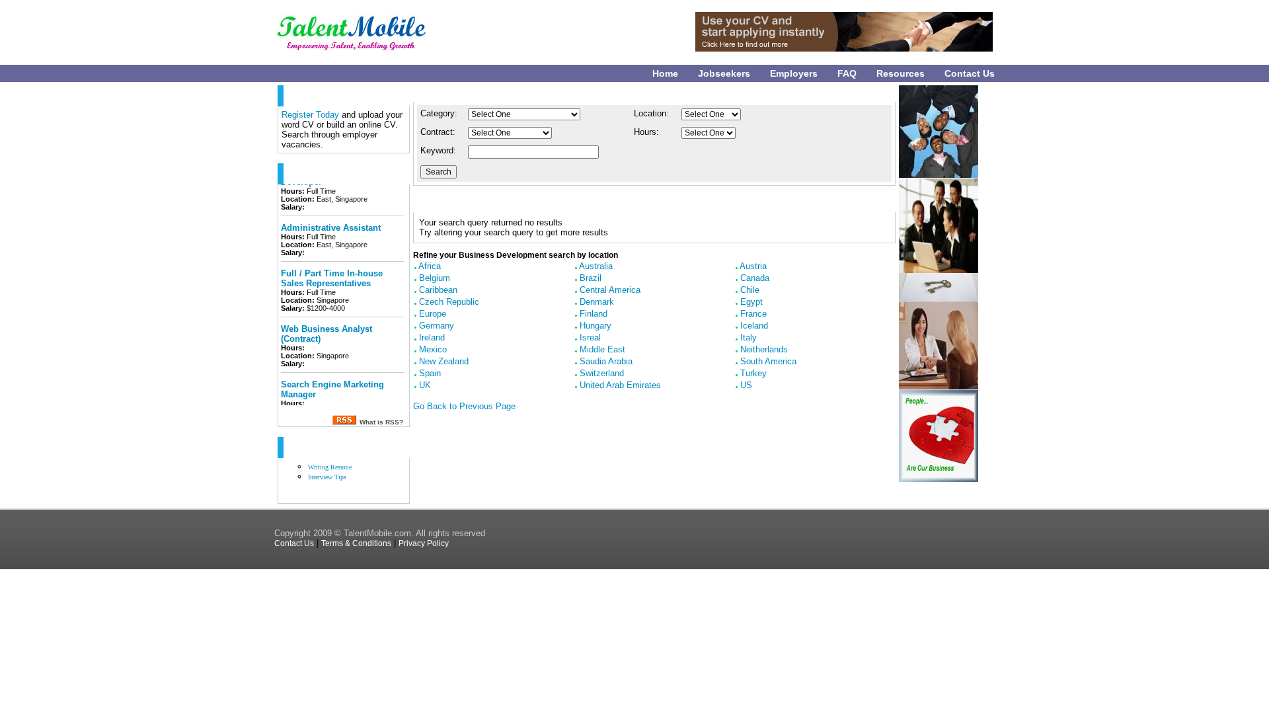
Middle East (602, 349)
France (753, 314)
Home (665, 73)
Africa (429, 266)
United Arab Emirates (620, 385)
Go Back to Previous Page (464, 406)
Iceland (754, 326)
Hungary (595, 326)
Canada (754, 278)
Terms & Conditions (356, 543)
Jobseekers (724, 73)
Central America (610, 290)
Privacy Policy (424, 543)
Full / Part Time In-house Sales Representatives (332, 270)
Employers (794, 73)
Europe (432, 314)
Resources (900, 73)
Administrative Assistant (331, 220)
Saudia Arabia (606, 361)
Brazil (590, 278)
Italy (748, 337)
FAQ (847, 73)
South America (768, 361)
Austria (753, 266)
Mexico (433, 349)
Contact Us (969, 73)
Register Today (312, 115)
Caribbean (438, 290)
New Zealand (444, 361)
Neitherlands (764, 349)
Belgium (434, 278)
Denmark (597, 302)
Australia (596, 266)
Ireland (432, 337)
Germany (436, 326)
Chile (749, 290)
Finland (593, 314)
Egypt (751, 302)
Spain (430, 373)
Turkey (753, 373)
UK (425, 385)
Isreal (590, 337)
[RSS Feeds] (344, 421)
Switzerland (602, 373)
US (746, 385)
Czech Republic (449, 302)
